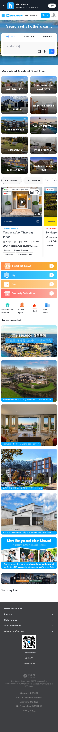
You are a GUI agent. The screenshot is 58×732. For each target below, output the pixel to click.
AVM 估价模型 (29, 711)
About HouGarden (14, 631)
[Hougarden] (14, 15)
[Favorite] (37, 192)
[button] (30, 15)
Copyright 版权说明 (29, 693)
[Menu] (3, 15)
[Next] (54, 180)
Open (52, 6)
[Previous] (47, 180)
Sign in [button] (45, 15)
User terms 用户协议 (29, 702)
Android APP (29, 664)
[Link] (29, 341)
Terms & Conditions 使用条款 (29, 698)
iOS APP (29, 658)
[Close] (3, 6)
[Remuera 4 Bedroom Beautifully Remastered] (18, 221)
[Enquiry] (38, 221)
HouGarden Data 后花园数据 (29, 706)
